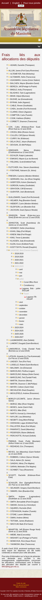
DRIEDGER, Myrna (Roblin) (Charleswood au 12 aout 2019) (24, 151)
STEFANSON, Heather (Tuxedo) (23, 511)
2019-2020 (19, 257)
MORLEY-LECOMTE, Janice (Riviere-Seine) (24, 400)
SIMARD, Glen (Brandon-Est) (22, 491)
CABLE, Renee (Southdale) (21, 106)
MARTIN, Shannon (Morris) (21, 381)
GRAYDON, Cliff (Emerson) (21, 189)
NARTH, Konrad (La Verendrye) (23, 413)
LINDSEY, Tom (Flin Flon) (20, 362)
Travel (26, 294)
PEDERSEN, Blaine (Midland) (22, 433)
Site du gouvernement (21, 585)
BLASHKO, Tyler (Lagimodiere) (22, 93)
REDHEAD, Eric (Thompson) (21, 446)
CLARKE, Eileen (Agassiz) (21, 112)
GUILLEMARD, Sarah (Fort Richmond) (24, 197)
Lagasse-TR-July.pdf (31, 298)
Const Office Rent (31, 282)
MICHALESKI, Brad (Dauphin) (22, 390)
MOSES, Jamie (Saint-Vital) (21, 407)
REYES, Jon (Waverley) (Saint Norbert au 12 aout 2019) (24, 453)
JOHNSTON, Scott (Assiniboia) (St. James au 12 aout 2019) (24, 224)
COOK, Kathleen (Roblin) (20, 118)
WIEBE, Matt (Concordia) (20, 535)
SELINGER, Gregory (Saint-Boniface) (25, 488)
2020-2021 (19, 260)
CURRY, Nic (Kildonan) (19, 138)
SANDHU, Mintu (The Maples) (22, 463)
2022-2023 (19, 266)
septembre (23, 305)
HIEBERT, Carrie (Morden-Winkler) (24, 204)
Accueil (5, 3)
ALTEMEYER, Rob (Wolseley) (22, 74)
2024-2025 (19, 331)
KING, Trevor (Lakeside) (19, 238)
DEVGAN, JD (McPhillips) (20, 145)
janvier (22, 318)
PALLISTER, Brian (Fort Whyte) (22, 426)
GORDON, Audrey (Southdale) (22, 185)
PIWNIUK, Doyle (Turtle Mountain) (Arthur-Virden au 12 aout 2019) (24, 442)
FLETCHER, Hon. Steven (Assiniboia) (24, 167)
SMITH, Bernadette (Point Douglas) (24, 502)
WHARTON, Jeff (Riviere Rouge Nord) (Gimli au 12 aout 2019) (24, 530)
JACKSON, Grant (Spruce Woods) (24, 210)
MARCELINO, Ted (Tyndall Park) (23, 377)
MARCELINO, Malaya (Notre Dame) (24, 374)
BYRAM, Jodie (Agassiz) (20, 102)
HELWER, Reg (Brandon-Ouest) (23, 200)
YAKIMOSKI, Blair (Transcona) (22, 544)
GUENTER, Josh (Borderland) (22, 192)
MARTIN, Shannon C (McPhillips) (23, 384)
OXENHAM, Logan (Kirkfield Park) (24, 423)
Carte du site (21, 583)
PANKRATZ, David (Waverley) (22, 429)
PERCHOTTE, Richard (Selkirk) (23, 436)
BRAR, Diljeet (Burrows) (20, 96)
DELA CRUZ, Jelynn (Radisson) (23, 142)
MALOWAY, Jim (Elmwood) (21, 368)
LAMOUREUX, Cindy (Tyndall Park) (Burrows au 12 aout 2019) (24, 350)
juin (20, 276)
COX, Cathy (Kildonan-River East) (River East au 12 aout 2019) (24, 128)
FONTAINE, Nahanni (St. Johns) (23, 170)
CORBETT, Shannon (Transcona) (23, 121)
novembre (23, 312)
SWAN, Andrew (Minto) (19, 518)
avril (21, 269)
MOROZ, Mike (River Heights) (22, 404)
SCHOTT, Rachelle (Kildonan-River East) (24, 476)
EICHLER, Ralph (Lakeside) (21, 155)
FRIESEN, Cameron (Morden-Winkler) (24, 176)
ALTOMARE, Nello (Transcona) (22, 77)
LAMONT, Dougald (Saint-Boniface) (24, 343)
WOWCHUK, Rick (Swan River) (23, 541)
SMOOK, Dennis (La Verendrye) (23, 505)
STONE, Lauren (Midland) (20, 514)
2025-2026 (19, 334)
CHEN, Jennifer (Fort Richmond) (23, 109)
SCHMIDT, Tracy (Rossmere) (21, 470)
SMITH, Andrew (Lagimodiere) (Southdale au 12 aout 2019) (24, 498)
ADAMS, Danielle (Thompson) (22, 65)
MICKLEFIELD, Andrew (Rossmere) (24, 393)
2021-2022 (19, 263)
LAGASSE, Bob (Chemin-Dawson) (24, 250)
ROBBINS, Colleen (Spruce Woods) (24, 457)
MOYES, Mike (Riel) (18, 410)
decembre (23, 315)
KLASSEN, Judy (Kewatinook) (22, 241)
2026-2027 (19, 337)
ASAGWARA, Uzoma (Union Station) (25, 80)
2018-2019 (19, 254)
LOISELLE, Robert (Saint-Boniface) (24, 365)
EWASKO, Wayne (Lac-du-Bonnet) (24, 159)
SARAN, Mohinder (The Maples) (23, 467)
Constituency (29, 285)
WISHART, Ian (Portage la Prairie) (23, 538)
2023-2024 (19, 327)
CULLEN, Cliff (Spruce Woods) (22, 135)
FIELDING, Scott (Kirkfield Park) (23, 162)
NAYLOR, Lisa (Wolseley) (20, 417)
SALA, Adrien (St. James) (20, 460)
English (16, 3)
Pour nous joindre (31, 3)
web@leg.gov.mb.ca (31, 596)
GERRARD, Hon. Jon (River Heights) (25, 179)
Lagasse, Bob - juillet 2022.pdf (31, 289)
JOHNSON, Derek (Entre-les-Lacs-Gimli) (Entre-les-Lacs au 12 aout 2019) (24, 216)
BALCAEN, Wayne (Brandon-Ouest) (24, 83)
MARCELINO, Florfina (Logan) (22, 371)
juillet (21, 279)
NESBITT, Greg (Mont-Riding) (22, 420)
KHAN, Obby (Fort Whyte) (20, 231)
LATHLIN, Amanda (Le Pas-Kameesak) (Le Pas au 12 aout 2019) (24, 357)
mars (21, 324)
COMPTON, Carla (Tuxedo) (21, 115)
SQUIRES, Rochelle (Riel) (20, 508)
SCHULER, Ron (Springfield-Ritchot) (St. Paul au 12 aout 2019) (24, 484)
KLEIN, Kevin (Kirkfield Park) (21, 244)
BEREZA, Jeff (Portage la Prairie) (23, 86)
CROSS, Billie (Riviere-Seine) (22, 132)
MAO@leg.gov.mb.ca (10, 567)
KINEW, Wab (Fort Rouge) (20, 234)
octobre (22, 308)
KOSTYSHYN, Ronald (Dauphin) (23, 247)
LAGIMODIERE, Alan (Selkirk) (22, 340)
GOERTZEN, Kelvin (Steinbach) (23, 182)
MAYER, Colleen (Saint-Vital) (22, 387)
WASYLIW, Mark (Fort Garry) (21, 524)
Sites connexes (21, 587)
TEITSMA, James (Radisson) (21, 521)
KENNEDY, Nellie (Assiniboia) (22, 228)
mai (20, 273)
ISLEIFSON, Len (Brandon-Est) (22, 207)
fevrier (21, 321)
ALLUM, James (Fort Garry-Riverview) (24, 71)
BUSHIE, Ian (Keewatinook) (21, 99)
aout (21, 302)
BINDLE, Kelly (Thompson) (21, 90)
